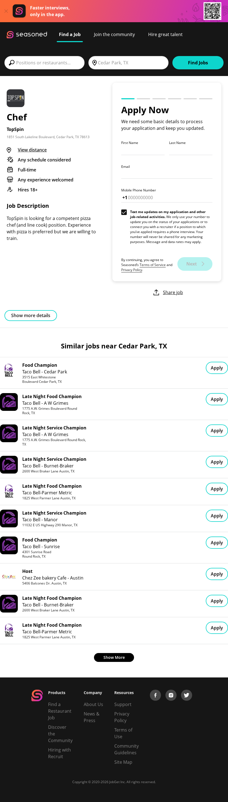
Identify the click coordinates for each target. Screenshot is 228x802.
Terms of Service (153, 264)
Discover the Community (60, 733)
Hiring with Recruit (59, 753)
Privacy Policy (131, 269)
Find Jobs (198, 63)
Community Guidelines (126, 749)
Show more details (30, 315)
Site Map (123, 762)
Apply (217, 368)
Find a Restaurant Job (59, 711)
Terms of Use (123, 733)
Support (123, 704)
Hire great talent (165, 34)
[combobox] (44, 62)
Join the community (114, 34)
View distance (32, 150)
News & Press (92, 717)
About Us (93, 704)
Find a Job (70, 34)
